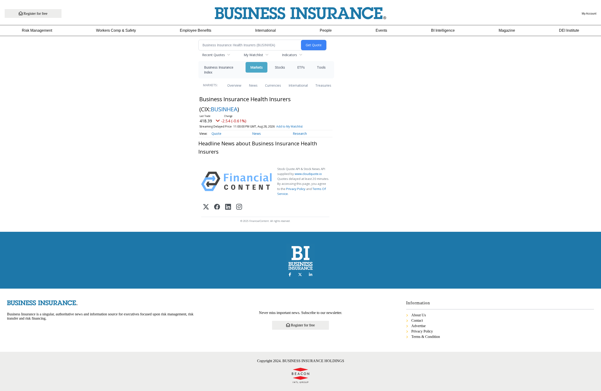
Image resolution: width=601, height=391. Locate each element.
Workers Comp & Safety (116, 30)
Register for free (35, 13)
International (265, 30)
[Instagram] (239, 207)
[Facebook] (217, 207)
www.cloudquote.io (308, 174)
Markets (256, 67)
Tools (321, 67)
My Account (589, 13)
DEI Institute (569, 30)
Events (381, 30)
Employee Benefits (195, 30)
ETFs (301, 67)
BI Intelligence (443, 30)
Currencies (273, 85)
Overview (234, 85)
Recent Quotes (213, 55)
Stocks (280, 67)
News (253, 85)
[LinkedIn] (228, 207)
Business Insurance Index (218, 69)
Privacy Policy (295, 189)
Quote (216, 133)
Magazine (507, 30)
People (326, 30)
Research (300, 133)
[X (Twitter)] (206, 207)
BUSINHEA (224, 109)
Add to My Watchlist (289, 126)
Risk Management (37, 30)
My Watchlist (253, 55)
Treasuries (323, 85)
